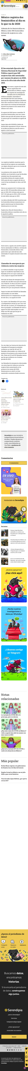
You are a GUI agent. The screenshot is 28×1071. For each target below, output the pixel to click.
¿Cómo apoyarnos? (14, 1027)
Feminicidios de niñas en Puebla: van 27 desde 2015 (18, 399)
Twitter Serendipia (10, 1050)
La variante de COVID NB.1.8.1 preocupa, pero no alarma (11, 716)
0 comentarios (14, 463)
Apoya (2, 2)
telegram (26, 1061)
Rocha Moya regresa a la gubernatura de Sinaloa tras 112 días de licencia (13, 767)
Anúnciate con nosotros (14, 1030)
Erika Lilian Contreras (9, 54)
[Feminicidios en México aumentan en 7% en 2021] (6, 412)
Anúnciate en (14, 500)
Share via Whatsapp (26, 1057)
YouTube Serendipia (7, 1050)
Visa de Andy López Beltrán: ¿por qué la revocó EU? (14, 780)
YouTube (7, 445)
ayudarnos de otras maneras (12, 446)
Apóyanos (23, 945)
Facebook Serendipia (16, 1050)
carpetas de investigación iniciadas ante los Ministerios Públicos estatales (13, 94)
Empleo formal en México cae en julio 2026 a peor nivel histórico (13, 773)
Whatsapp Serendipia (18, 1050)
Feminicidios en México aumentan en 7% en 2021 (5, 417)
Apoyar (14, 1037)
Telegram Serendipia (26, 2)
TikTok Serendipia (12, 1050)
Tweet (26, 1048)
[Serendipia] (10, 7)
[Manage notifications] (24, 1068)
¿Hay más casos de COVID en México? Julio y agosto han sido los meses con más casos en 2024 (13, 733)
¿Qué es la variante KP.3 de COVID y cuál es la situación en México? (12, 750)
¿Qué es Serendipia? (14, 1015)
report (12, 275)
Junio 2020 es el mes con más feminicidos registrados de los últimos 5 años (6, 401)
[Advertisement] (14, 146)
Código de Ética (17, 1047)
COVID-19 (3, 14)
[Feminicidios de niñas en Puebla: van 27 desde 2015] (18, 394)
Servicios (14, 1018)
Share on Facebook (26, 1052)
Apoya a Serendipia (26, 1065)
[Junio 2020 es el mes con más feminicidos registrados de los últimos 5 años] (6, 394)
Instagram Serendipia (14, 1050)
